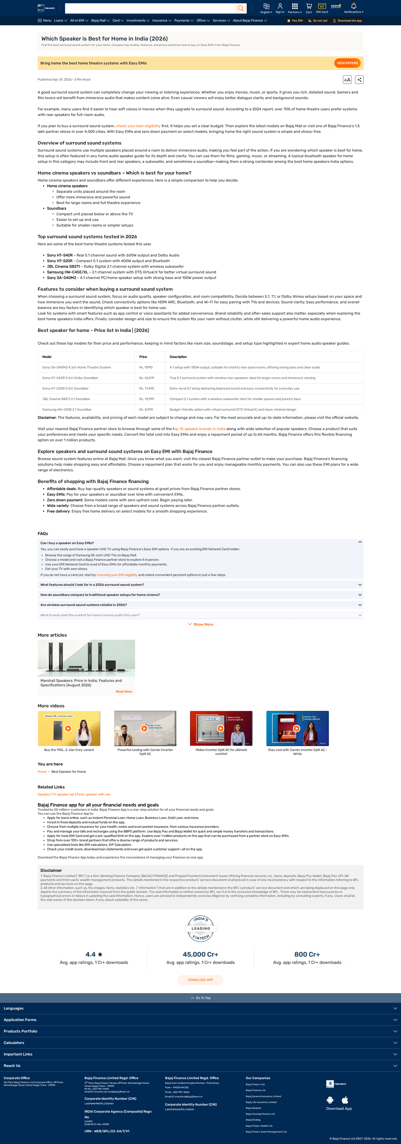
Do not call (320, 20)
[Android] (330, 1100)
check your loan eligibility (138, 126)
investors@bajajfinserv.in (188, 1096)
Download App (200, 980)
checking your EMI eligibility (117, 575)
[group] (86, 667)
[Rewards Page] (336, 7)
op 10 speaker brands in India (199, 429)
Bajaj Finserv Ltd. (255, 1084)
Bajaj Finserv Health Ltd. (259, 1126)
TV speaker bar (63, 794)
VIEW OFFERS (347, 63)
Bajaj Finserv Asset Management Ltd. (266, 1131)
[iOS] (345, 1100)
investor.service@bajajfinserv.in (111, 1091)
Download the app (349, 20)
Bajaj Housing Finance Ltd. (260, 1114)
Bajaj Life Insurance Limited (261, 1102)
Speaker (44, 794)
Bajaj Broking (253, 1119)
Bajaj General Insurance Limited (263, 1096)
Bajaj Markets (253, 1108)
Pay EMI (297, 20)
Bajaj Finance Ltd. (256, 1090)
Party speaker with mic (94, 794)
